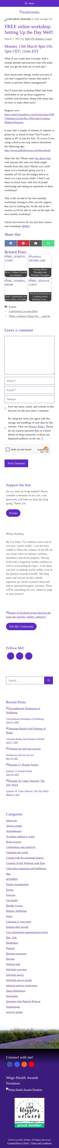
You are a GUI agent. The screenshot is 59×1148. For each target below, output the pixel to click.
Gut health (12, 900)
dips (8, 873)
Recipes (10, 958)
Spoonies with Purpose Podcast (23, 1001)
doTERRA (12, 879)
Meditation (12, 942)
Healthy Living (14, 905)
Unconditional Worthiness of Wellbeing (25, 719)
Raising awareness (16, 953)
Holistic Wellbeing (16, 910)
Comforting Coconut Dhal (23, 311)
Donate (13, 513)
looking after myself (17, 926)
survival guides (14, 1012)
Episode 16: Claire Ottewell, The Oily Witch (27, 791)
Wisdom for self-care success (20, 755)
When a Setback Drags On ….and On (29, 316)
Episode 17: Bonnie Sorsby (19, 771)
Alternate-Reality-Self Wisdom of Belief (25, 739)
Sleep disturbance (15, 990)
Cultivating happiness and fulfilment (26, 868)
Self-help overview (16, 969)
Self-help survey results (19, 980)
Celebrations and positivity (21, 847)
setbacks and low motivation (21, 985)
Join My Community (21, 626)
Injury (9, 916)
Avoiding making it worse (20, 836)
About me (11, 820)
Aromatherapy (14, 831)
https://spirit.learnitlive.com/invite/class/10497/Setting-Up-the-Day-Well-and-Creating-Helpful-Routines (29, 118)
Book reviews (13, 841)
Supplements (13, 1006)
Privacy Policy (37, 426)
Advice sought (14, 825)
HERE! (26, 226)
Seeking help (13, 964)
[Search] (48, 680)
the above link (43, 158)
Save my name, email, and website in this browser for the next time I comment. (31, 408)
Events (12, 306)
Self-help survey (15, 974)
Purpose (10, 948)
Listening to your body (18, 921)
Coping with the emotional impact (25, 857)
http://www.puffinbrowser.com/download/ (28, 150)
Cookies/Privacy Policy (18, 1143)
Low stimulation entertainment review (27, 932)
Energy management (17, 884)
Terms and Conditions (41, 1143)
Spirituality (12, 996)
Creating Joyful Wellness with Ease (25, 863)
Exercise (10, 895)
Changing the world (17, 852)
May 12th (11, 937)
